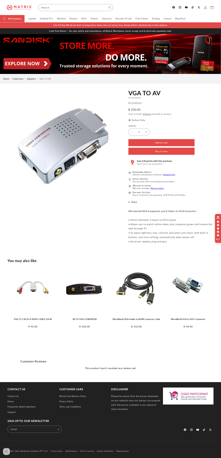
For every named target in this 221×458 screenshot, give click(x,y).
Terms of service (87, 451)
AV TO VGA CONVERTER (85, 319)
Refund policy (71, 451)
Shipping (147, 114)
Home (6, 79)
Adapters (31, 79)
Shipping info (169, 174)
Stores (11, 401)
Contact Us (13, 396)
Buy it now (161, 151)
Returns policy (157, 188)
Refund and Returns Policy (72, 396)
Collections (18, 79)
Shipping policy (122, 451)
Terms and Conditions (70, 407)
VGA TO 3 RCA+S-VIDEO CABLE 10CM (33, 319)
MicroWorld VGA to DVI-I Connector (188, 319)
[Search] (109, 7)
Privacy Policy (66, 401)
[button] (12, 18)
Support (12, 412)
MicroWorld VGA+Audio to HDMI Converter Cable (136, 319)
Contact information (105, 451)
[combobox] (75, 7)
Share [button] (134, 202)
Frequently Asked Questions (22, 407)
